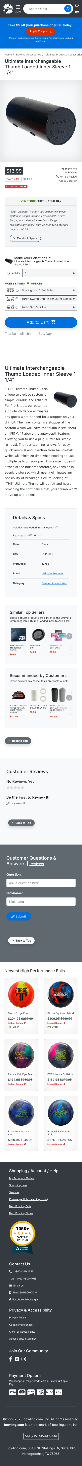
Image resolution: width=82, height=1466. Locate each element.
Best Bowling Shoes (21, 1213)
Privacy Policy (17, 1317)
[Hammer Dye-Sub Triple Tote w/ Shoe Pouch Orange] (19, 694)
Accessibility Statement (23, 1338)
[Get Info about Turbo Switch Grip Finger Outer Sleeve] (17, 298)
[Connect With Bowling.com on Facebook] (12, 1360)
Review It (17, 803)
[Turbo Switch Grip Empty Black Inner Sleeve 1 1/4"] (58, 694)
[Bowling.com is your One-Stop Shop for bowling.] (8, 8)
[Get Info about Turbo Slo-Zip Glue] (17, 307)
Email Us (18, 1285)
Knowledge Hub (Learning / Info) (28, 1199)
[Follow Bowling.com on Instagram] (24, 1360)
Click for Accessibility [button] (22, 1331)
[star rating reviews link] (64, 169)
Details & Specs (26, 238)
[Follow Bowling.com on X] (18, 1360)
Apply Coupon (40, 31)
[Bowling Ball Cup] (39, 634)
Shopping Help (18, 1185)
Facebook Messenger (24, 1299)
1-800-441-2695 (23, 1271)
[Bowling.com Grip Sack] (58, 634)
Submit (20, 916)
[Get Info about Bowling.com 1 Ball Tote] (17, 290)
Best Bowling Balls (20, 1206)
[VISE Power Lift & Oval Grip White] (39, 694)
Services (14, 1192)
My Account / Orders (21, 1178)
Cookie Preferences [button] (21, 1324)
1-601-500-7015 (27, 1278)
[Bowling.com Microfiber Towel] (19, 634)
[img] (49, 1392)
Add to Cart (39, 322)
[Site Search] (67, 8)
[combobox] (45, 9)
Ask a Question (68, 180)
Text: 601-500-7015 (24, 1292)
